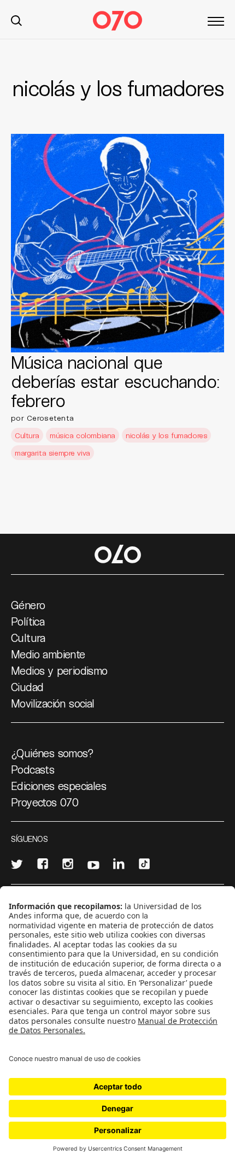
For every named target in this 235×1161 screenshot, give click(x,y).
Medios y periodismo (59, 670)
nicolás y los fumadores (166, 435)
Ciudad (27, 686)
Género (28, 604)
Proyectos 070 (44, 802)
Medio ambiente (48, 654)
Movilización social (53, 703)
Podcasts (32, 769)
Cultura (27, 435)
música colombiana (82, 435)
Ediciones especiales (58, 785)
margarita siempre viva (52, 452)
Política (27, 621)
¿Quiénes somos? (52, 752)
